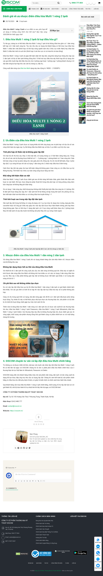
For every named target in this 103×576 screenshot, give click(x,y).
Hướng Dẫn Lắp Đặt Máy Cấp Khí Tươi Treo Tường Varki (94, 35)
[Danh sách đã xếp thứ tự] (27, 481)
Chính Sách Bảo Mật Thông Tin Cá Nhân (47, 532)
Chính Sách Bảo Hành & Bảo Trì (44, 526)
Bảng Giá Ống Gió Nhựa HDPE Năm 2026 (94, 97)
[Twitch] (27, 448)
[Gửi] (58, 3)
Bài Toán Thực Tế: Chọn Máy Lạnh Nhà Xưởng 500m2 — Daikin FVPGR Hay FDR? (94, 43)
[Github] (24, 448)
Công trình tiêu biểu (76, 9)
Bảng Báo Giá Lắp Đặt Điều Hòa (44, 520)
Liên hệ (96, 9)
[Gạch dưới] (21, 481)
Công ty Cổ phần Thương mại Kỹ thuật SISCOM (48, 570)
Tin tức (88, 9)
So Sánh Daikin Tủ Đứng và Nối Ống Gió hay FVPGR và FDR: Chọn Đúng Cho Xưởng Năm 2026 (94, 52)
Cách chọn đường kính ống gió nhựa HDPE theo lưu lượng (94, 104)
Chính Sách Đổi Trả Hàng (43, 523)
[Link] (38, 481)
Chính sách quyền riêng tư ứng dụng (46, 543)
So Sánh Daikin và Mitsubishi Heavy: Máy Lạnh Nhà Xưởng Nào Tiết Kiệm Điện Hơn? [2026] (94, 81)
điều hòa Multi (25, 68)
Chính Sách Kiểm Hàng (42, 540)
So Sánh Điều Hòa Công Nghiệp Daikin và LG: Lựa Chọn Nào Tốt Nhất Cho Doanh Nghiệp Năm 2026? (94, 62)
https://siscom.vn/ (16, 411)
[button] (99, 3)
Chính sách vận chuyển (42, 529)
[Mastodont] (29, 448)
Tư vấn (67, 563)
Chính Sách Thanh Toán (42, 534)
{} (41, 481)
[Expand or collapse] (72, 30)
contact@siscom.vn (15, 406)
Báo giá (64, 9)
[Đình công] (24, 481)
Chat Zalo (98, 549)
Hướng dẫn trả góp (41, 537)
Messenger (98, 561)
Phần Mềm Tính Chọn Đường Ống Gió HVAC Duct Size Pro (93, 27)
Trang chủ (35, 9)
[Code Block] (35, 481)
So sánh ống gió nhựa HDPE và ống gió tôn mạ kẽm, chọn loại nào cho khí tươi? (94, 112)
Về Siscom (46, 9)
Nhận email (98, 568)
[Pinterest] (18, 448)
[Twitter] (15, 448)
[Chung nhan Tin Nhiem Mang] (63, 553)
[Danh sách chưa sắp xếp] (30, 481)
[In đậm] (15, 481)
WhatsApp (98, 542)
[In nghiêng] (18, 481)
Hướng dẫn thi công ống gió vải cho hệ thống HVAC (93, 90)
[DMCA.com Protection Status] (22, 554)
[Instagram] (21, 448)
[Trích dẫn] (32, 481)
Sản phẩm (55, 9)
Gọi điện (98, 555)
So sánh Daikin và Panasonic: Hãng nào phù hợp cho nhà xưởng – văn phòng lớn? (94, 72)
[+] (44, 481)
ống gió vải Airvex (92, 120)
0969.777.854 (77, 3)
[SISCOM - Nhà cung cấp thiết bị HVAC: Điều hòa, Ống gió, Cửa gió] (11, 3)
